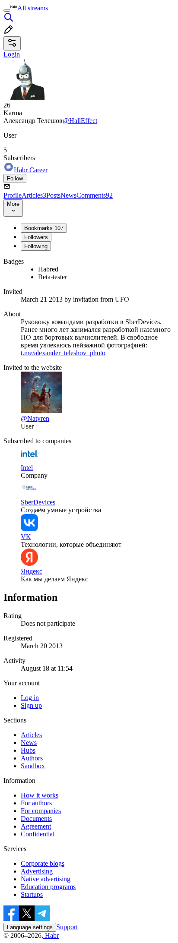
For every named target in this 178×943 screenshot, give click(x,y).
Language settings (30, 927)
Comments (94, 195)
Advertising (37, 871)
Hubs (28, 750)
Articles (34, 195)
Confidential (37, 834)
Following (36, 246)
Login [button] (11, 54)
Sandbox (33, 766)
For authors (36, 803)
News (68, 195)
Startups (32, 894)
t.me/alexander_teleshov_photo (63, 352)
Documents (36, 818)
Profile (12, 195)
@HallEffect (80, 120)
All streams (32, 8)
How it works (39, 795)
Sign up (31, 705)
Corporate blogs (42, 863)
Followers (36, 237)
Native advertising (45, 879)
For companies (41, 810)
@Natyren (35, 418)
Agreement (36, 826)
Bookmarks (44, 228)
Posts (53, 195)
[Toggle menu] (6, 10)
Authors (32, 758)
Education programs (48, 886)
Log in (30, 697)
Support (67, 926)
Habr (51, 935)
